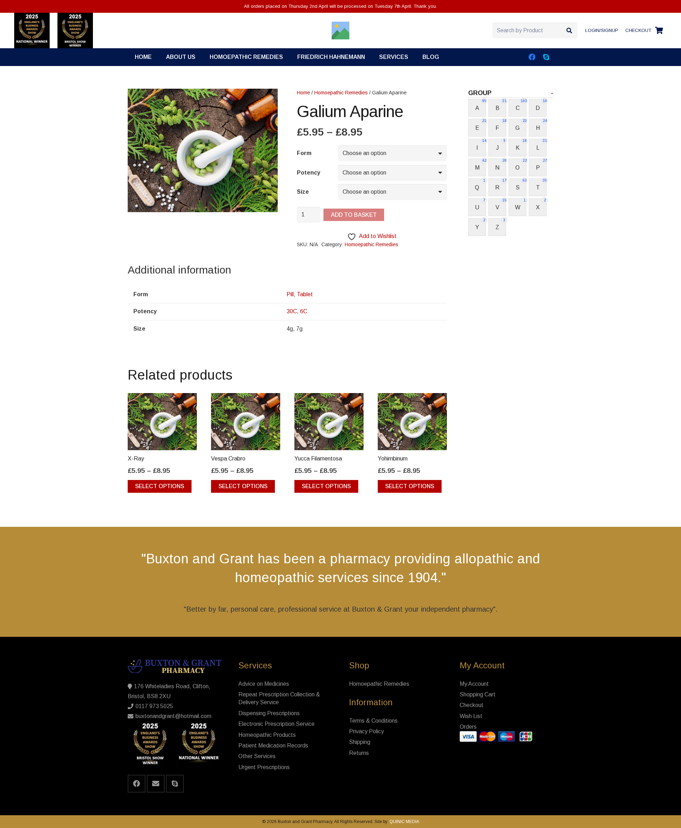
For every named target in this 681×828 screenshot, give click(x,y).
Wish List (471, 716)
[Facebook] (532, 57)
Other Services (257, 756)
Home (303, 92)
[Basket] (659, 30)
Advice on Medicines (263, 684)
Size (303, 192)
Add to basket (354, 215)
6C (303, 311)
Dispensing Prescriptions (269, 713)
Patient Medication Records (273, 746)
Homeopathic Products (267, 735)
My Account (474, 684)
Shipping (359, 742)
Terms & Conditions (373, 721)
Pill (290, 294)
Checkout (471, 705)
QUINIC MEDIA (403, 821)
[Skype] (546, 57)
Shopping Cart (477, 694)
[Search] (569, 31)
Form (304, 153)
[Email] (156, 784)
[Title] (340, 30)
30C (292, 311)
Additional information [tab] (179, 270)
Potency (308, 173)
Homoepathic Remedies (341, 92)
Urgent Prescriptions (264, 767)
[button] (413, 57)
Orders (468, 727)
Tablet (305, 294)
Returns (359, 753)
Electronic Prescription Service (276, 724)
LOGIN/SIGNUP (601, 30)
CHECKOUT (638, 30)
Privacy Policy (366, 731)
